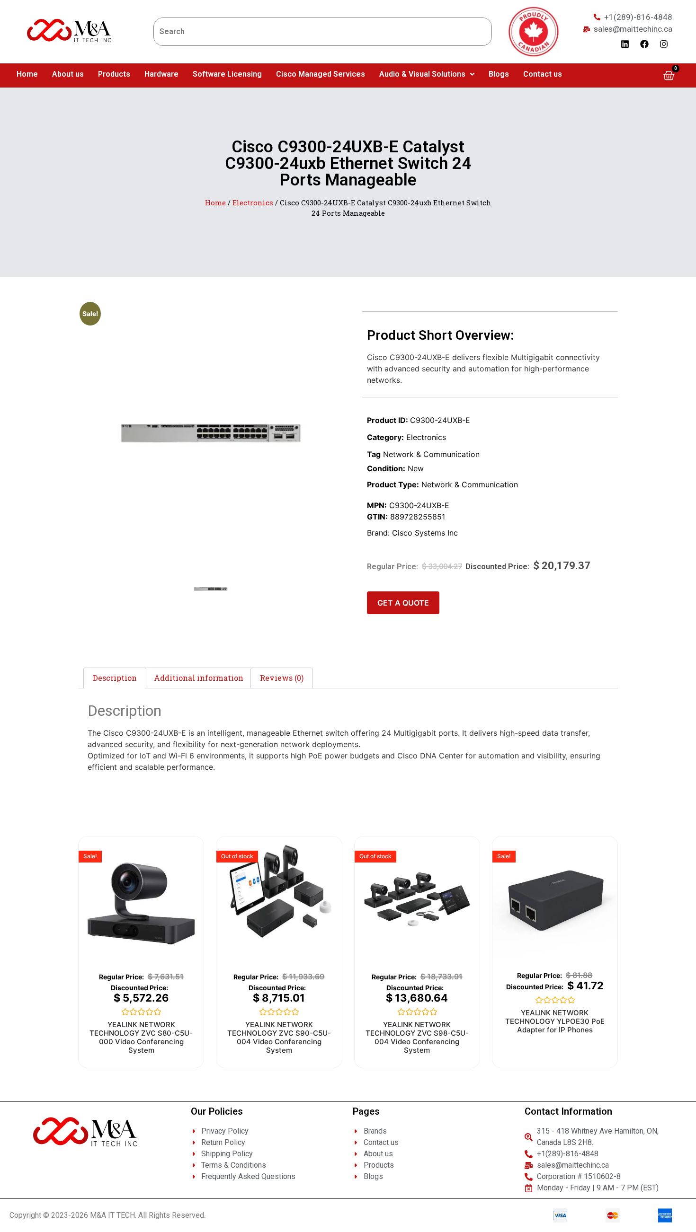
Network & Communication (431, 454)
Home (27, 74)
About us (68, 74)
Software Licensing (227, 74)
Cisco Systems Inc (425, 532)
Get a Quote (403, 602)
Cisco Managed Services (320, 74)
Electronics (252, 202)
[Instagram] (663, 44)
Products (114, 74)
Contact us (542, 74)
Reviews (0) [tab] (281, 678)
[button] (427, 74)
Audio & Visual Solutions (422, 74)
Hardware (161, 74)
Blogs (499, 74)
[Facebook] (644, 44)
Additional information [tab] (198, 678)
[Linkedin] (625, 44)
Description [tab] (115, 678)
